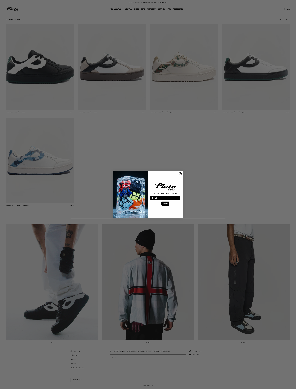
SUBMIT (165, 204)
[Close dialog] (180, 173)
